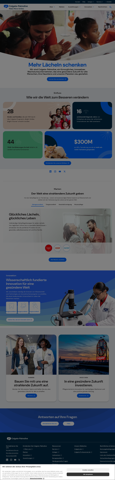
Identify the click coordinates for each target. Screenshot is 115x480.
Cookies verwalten (88, 470)
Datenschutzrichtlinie (36, 478)
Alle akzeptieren (88, 474)
